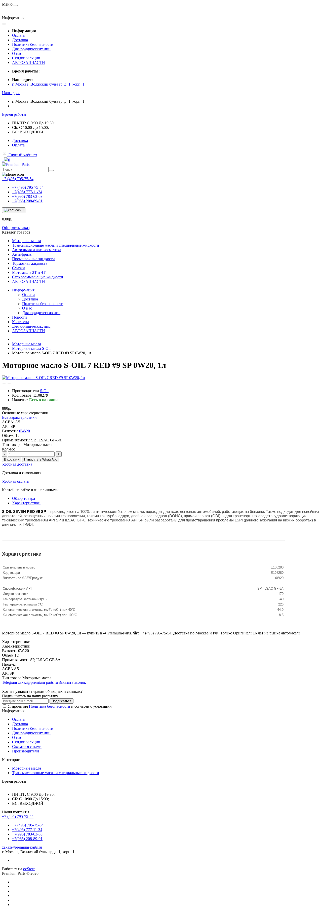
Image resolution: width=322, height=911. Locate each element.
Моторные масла (26, 344)
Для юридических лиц (31, 49)
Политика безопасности (32, 44)
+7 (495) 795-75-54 (28, 187)
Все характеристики (19, 417)
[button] (11, 93)
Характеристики (26, 503)
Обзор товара (23, 498)
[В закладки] (4, 383)
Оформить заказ (15, 227)
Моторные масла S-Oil (31, 348)
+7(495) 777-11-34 (27, 192)
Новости (19, 317)
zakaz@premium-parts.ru (22, 847)
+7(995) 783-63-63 (27, 196)
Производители (25, 751)
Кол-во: (8, 449)
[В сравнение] (9, 383)
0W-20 (24, 431)
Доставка (20, 40)
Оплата (18, 35)
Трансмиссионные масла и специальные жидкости (55, 773)
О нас (17, 53)
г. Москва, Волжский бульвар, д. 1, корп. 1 (48, 84)
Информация (23, 290)
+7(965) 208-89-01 (27, 201)
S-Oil (44, 391)
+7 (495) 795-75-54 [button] (17, 816)
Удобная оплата (15, 481)
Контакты (20, 322)
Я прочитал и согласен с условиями (60, 706)
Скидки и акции (26, 58)
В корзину (11, 459)
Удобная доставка (17, 464)
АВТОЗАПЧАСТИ (28, 62)
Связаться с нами (27, 746)
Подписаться (61, 701)
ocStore (29, 869)
